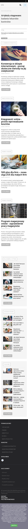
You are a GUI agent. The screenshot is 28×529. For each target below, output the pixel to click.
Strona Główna (4, 10)
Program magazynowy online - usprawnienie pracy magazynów (12, 223)
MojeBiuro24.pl (5, 478)
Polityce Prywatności (15, 522)
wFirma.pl (4, 472)
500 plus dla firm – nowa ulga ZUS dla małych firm (14, 173)
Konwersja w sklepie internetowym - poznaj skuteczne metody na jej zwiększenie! (13, 67)
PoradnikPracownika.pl (7, 485)
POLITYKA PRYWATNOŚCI (7, 499)
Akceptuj (14, 525)
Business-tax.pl (5, 475)
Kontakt (3, 496)
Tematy (9, 10)
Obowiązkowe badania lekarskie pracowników (12, 33)
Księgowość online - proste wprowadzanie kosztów (12, 121)
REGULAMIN (4, 497)
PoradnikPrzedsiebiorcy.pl (8, 481)
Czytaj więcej (6, 89)
